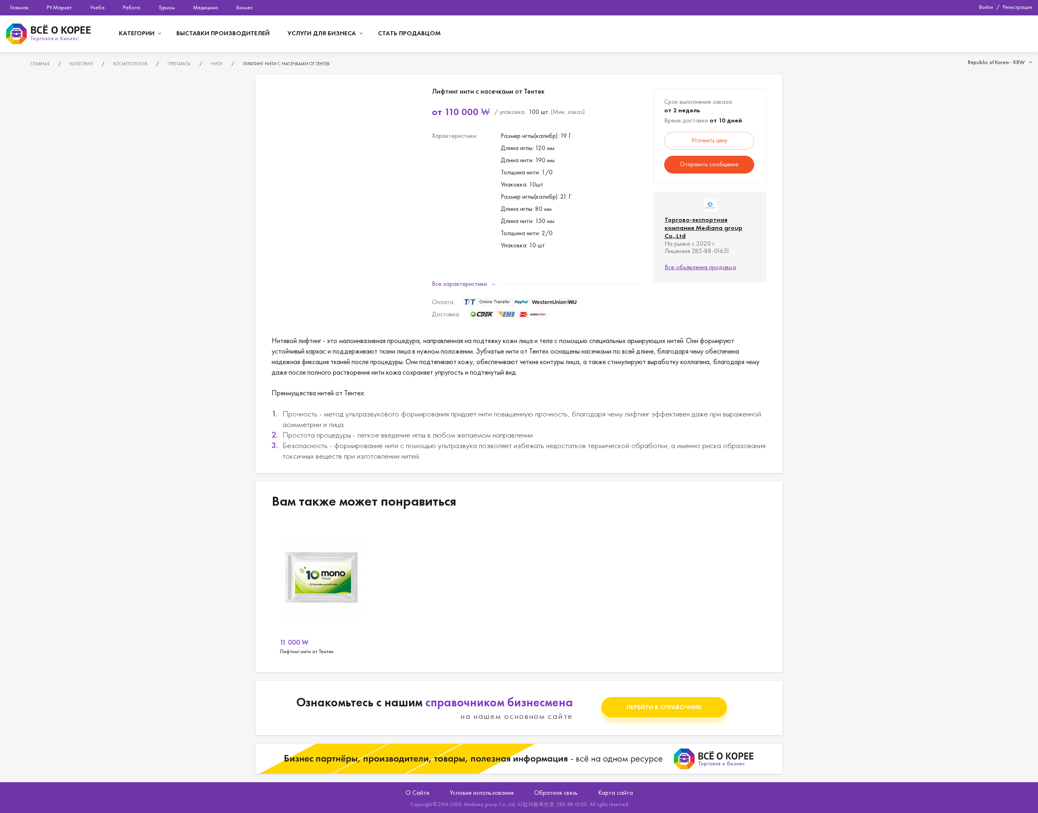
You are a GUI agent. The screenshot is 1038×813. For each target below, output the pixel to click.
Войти (986, 7)
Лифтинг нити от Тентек (321, 592)
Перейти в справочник (664, 707)
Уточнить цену (709, 140)
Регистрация (1017, 7)
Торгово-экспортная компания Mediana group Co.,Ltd (703, 227)
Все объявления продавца (700, 267)
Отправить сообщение (709, 164)
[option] (321, 592)
